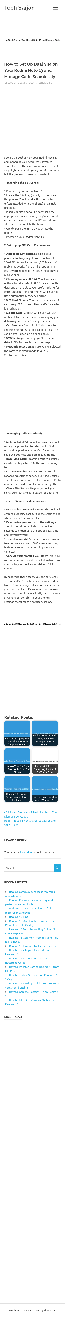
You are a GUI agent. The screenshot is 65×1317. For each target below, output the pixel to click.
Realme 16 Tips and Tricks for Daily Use (33, 945)
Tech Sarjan (19, 7)
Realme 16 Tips (18, 916)
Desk (31, 82)
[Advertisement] (32, 118)
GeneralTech (45, 82)
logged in (26, 851)
